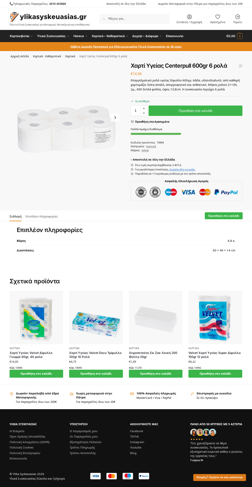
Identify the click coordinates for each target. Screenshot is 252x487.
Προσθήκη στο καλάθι (195, 111)
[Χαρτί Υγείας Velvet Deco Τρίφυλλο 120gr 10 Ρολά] (96, 318)
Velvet (145, 150)
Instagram (137, 442)
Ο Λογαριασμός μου (83, 431)
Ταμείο (237, 22)
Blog (133, 453)
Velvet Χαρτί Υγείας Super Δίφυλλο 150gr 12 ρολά (214, 355)
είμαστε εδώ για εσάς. (182, 169)
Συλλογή (16, 216)
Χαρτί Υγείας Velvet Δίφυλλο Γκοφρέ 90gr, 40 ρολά (31, 355)
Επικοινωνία (18, 458)
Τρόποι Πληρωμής (82, 447)
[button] (234, 36)
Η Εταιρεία (17, 431)
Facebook (136, 431)
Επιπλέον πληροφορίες (41, 216)
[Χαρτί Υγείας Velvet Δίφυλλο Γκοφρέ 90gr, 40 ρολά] (36, 318)
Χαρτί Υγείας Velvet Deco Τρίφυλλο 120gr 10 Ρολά (95, 355)
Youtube (135, 447)
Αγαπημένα (217, 22)
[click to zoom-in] (66, 117)
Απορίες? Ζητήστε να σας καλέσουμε (219, 477)
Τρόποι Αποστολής (83, 453)
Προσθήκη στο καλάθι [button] (36, 373)
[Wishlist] (57, 297)
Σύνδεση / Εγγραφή (189, 22)
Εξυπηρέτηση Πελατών (85, 442)
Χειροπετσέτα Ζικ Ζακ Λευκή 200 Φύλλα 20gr (153, 355)
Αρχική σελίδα (20, 56)
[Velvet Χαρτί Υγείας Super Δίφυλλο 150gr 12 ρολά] (215, 318)
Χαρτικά (70, 56)
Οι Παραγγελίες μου (84, 436)
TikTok (134, 436)
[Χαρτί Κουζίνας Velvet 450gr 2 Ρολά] (240, 66)
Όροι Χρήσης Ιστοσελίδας (27, 436)
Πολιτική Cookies (21, 447)
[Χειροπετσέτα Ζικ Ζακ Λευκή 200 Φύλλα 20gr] (156, 318)
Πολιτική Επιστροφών (25, 453)
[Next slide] (115, 117)
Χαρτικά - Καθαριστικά (47, 56)
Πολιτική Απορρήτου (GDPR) (30, 442)
